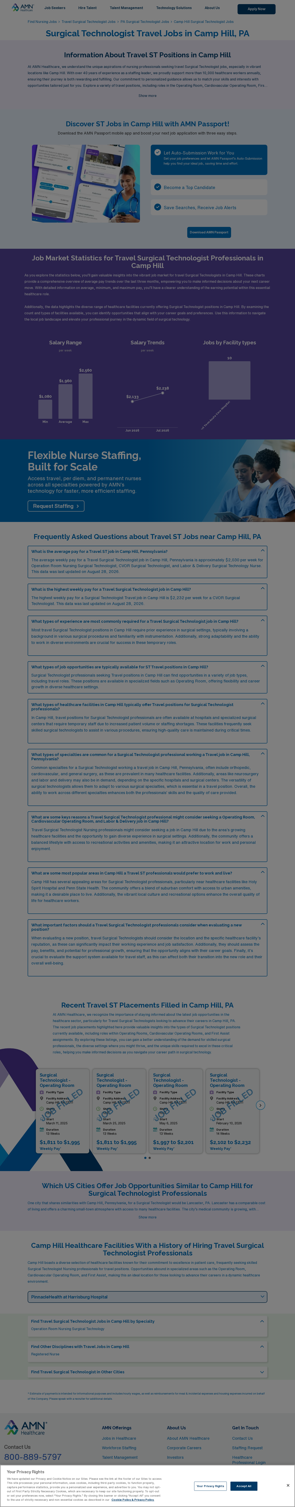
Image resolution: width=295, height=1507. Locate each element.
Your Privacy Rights (210, 1486)
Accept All (243, 1486)
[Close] (288, 1485)
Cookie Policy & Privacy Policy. (132, 1499)
